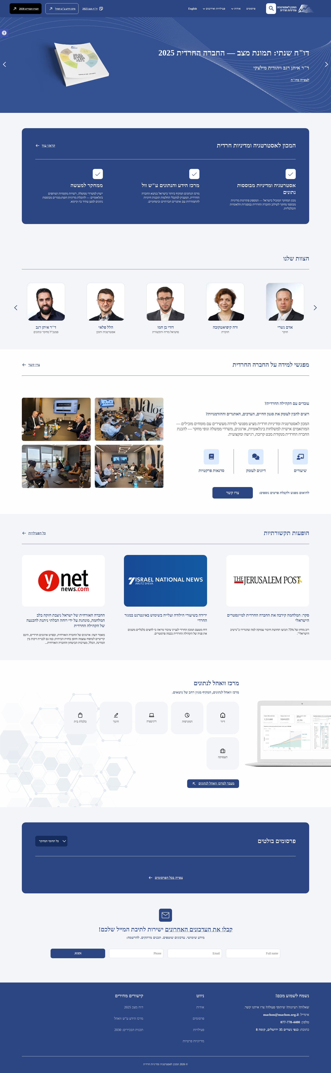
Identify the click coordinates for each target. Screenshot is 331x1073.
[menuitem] (251, 9)
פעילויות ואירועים (215, 8)
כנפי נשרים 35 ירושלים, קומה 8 (277, 1029)
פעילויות (198, 1030)
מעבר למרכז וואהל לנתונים (216, 783)
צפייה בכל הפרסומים (169, 878)
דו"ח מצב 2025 (89, 8)
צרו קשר (34, 365)
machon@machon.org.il (281, 1015)
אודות (237, 8)
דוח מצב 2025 (133, 1007)
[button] (4, 33)
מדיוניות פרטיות (193, 1041)
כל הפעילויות (37, 533)
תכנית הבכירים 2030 (29, 8)
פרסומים (251, 8)
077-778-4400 (290, 1022)
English (192, 8)
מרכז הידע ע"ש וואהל (65, 8)
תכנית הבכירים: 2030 (128, 1030)
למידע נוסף (301, 88)
